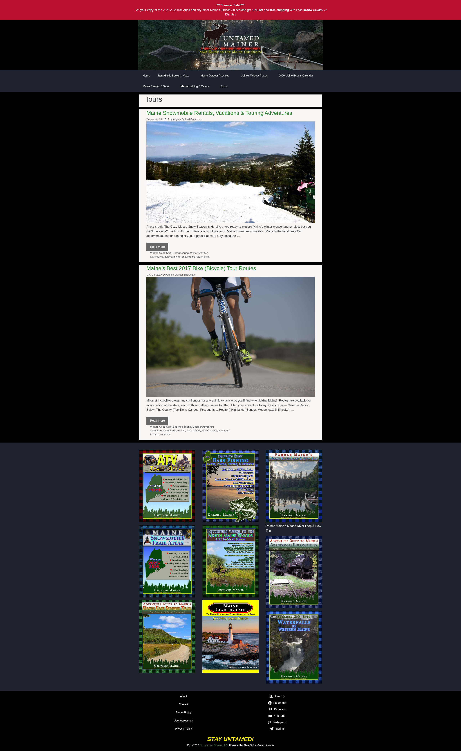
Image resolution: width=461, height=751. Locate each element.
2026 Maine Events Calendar (296, 75)
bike (189, 430)
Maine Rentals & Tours (156, 86)
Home (146, 75)
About (224, 86)
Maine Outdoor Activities (215, 75)
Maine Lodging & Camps (195, 86)
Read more (157, 247)
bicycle (181, 430)
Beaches (178, 426)
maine (176, 256)
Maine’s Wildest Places (254, 75)
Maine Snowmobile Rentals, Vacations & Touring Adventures (219, 113)
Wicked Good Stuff (160, 252)
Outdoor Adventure (203, 426)
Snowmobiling (181, 252)
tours (200, 256)
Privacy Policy (183, 728)
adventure (156, 430)
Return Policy (183, 712)
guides (168, 256)
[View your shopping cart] (317, 86)
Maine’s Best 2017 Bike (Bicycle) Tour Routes (201, 268)
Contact (183, 704)
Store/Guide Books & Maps (173, 75)
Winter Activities (199, 252)
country (197, 430)
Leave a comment (160, 434)
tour (220, 430)
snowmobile (188, 256)
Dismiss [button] (230, 14)
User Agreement (183, 720)
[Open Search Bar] (307, 86)
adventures (156, 256)
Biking (187, 426)
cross (205, 430)
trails (206, 256)
